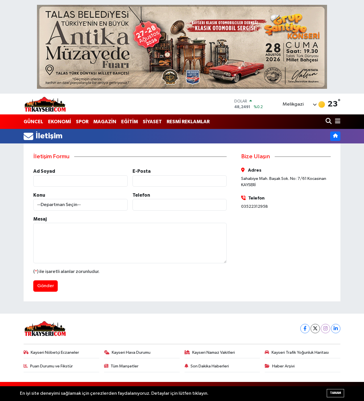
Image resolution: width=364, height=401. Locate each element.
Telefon (141, 195)
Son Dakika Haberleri (210, 366)
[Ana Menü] (337, 122)
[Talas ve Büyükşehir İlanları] (182, 46)
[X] (315, 328)
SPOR (82, 121)
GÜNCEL (33, 121)
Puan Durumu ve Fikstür (51, 366)
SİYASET (152, 121)
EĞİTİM (129, 121)
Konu (39, 195)
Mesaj (40, 219)
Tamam (335, 392)
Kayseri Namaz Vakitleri (213, 352)
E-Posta (142, 171)
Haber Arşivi (283, 366)
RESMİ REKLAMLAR (188, 121)
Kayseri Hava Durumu (131, 352)
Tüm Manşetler (124, 366)
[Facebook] (305, 328)
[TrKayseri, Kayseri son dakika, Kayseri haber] (45, 104)
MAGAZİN (104, 121)
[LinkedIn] (335, 328)
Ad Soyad (44, 171)
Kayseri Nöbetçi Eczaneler (55, 352)
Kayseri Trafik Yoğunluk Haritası (300, 352)
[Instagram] (325, 328)
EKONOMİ (59, 121)
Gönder (45, 285)
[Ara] (329, 122)
